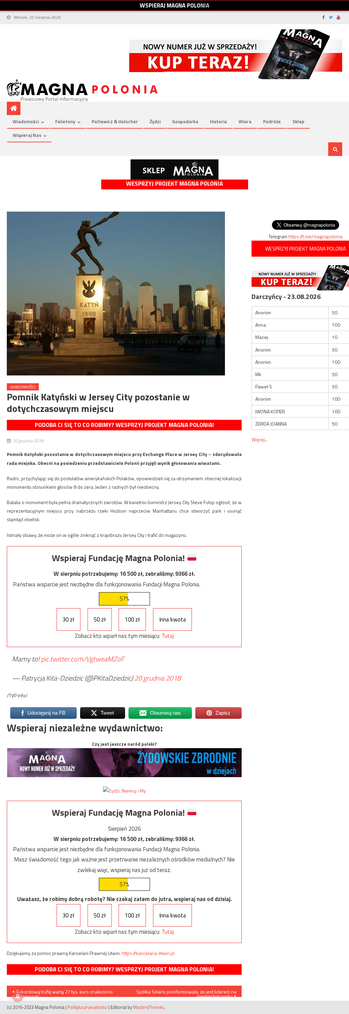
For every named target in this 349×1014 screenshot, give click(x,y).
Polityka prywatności (87, 1007)
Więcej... (260, 439)
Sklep (298, 121)
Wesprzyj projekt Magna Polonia (174, 184)
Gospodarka (185, 121)
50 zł (100, 619)
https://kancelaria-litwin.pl (148, 953)
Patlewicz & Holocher (115, 121)
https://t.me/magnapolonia (315, 236)
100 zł (132, 619)
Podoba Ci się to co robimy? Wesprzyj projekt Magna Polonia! (124, 424)
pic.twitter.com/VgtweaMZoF (82, 659)
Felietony (65, 121)
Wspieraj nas (27, 135)
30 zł (68, 619)
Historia (218, 121)
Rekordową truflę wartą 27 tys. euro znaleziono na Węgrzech (62, 992)
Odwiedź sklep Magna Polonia (174, 169)
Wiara (245, 121)
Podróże (272, 121)
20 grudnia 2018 (157, 678)
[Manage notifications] (17, 996)
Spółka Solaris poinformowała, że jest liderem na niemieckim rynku (186, 992)
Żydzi (155, 121)
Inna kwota (172, 619)
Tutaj (168, 635)
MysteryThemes (148, 1007)
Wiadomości (26, 121)
